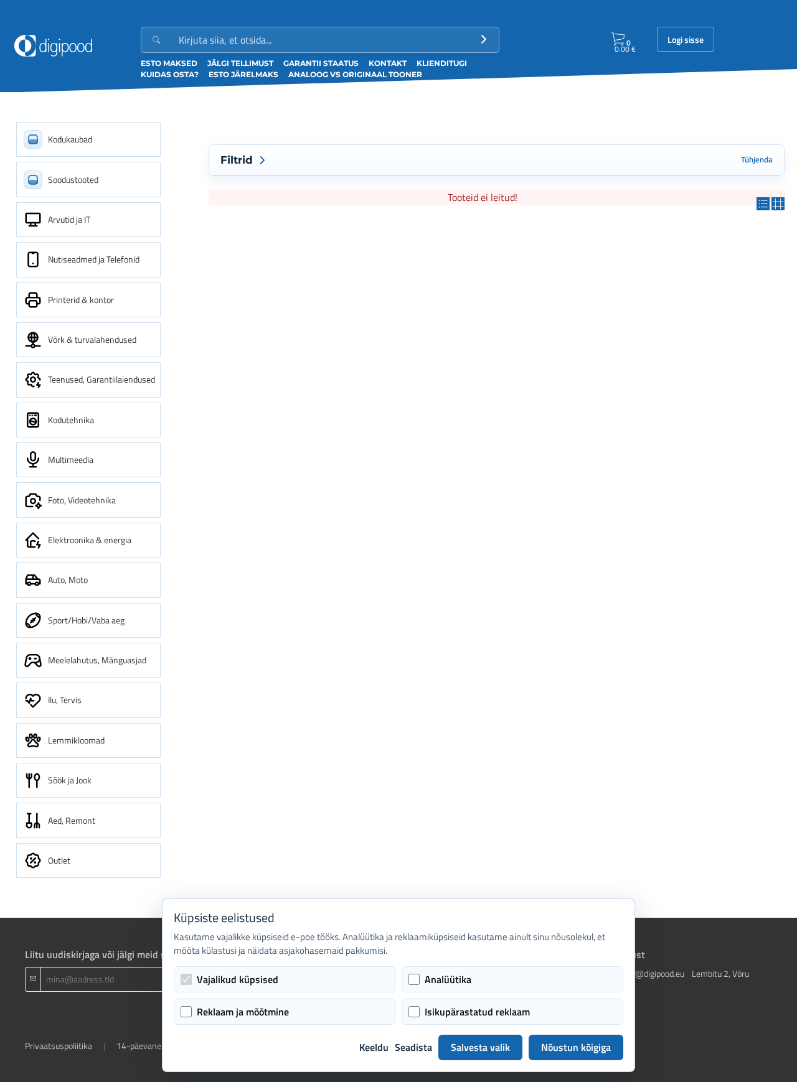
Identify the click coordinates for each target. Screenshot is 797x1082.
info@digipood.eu (652, 973)
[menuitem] (88, 139)
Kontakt (388, 63)
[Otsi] (484, 39)
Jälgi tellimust (240, 63)
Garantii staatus (321, 63)
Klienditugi (442, 63)
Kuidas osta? (170, 74)
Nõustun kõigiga (576, 1047)
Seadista (413, 1047)
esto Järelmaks (243, 74)
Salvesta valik (480, 1047)
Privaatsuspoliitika (58, 1045)
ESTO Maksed (169, 63)
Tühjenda (757, 160)
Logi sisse (685, 40)
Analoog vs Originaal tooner (355, 74)
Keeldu (374, 1047)
